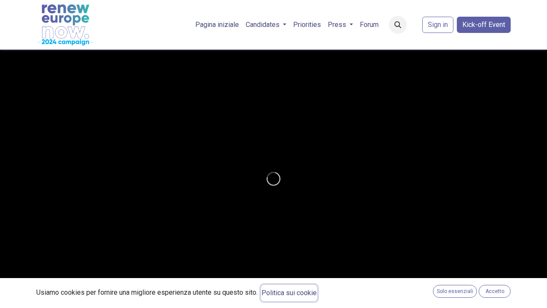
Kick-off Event (483, 25)
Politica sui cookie (289, 293)
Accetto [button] (494, 291)
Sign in (438, 25)
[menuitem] (217, 24)
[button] (398, 25)
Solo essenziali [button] (455, 291)
